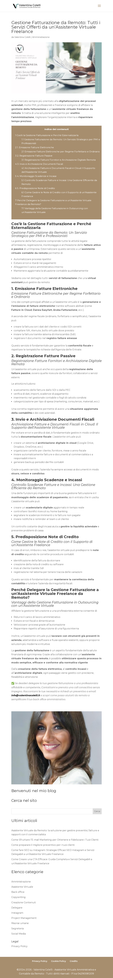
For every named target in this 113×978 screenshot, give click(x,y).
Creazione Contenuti (23, 902)
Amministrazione (41, 37)
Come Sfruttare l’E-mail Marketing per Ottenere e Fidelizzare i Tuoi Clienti (54, 839)
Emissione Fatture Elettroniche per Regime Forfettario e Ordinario (60, 151)
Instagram (17, 912)
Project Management (24, 918)
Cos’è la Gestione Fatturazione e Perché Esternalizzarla (46, 135)
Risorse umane (20, 923)
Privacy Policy (19, 946)
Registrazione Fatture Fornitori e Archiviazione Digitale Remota (58, 159)
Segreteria (17, 928)
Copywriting (18, 897)
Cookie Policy (58, 961)
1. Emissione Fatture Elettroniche (34, 147)
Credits (74, 961)
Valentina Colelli (22, 37)
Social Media (18, 933)
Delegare (16, 907)
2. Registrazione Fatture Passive (33, 155)
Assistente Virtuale (22, 886)
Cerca (97, 811)
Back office (17, 892)
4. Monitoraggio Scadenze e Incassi (35, 176)
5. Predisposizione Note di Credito (35, 188)
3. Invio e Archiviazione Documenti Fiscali (39, 164)
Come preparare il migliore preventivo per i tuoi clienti (43, 845)
